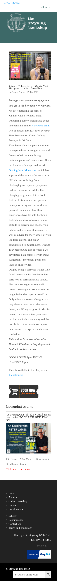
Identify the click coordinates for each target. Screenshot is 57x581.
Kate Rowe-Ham (40, 125)
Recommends (16, 520)
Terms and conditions (20, 528)
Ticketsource (16, 375)
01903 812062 (12, 2)
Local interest (16, 509)
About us (14, 497)
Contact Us (15, 524)
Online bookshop (18, 501)
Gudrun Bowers (18, 92)
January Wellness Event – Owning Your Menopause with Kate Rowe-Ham (28, 87)
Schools (13, 516)
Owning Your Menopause (23, 170)
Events (12, 505)
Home (12, 493)
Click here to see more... (19, 469)
